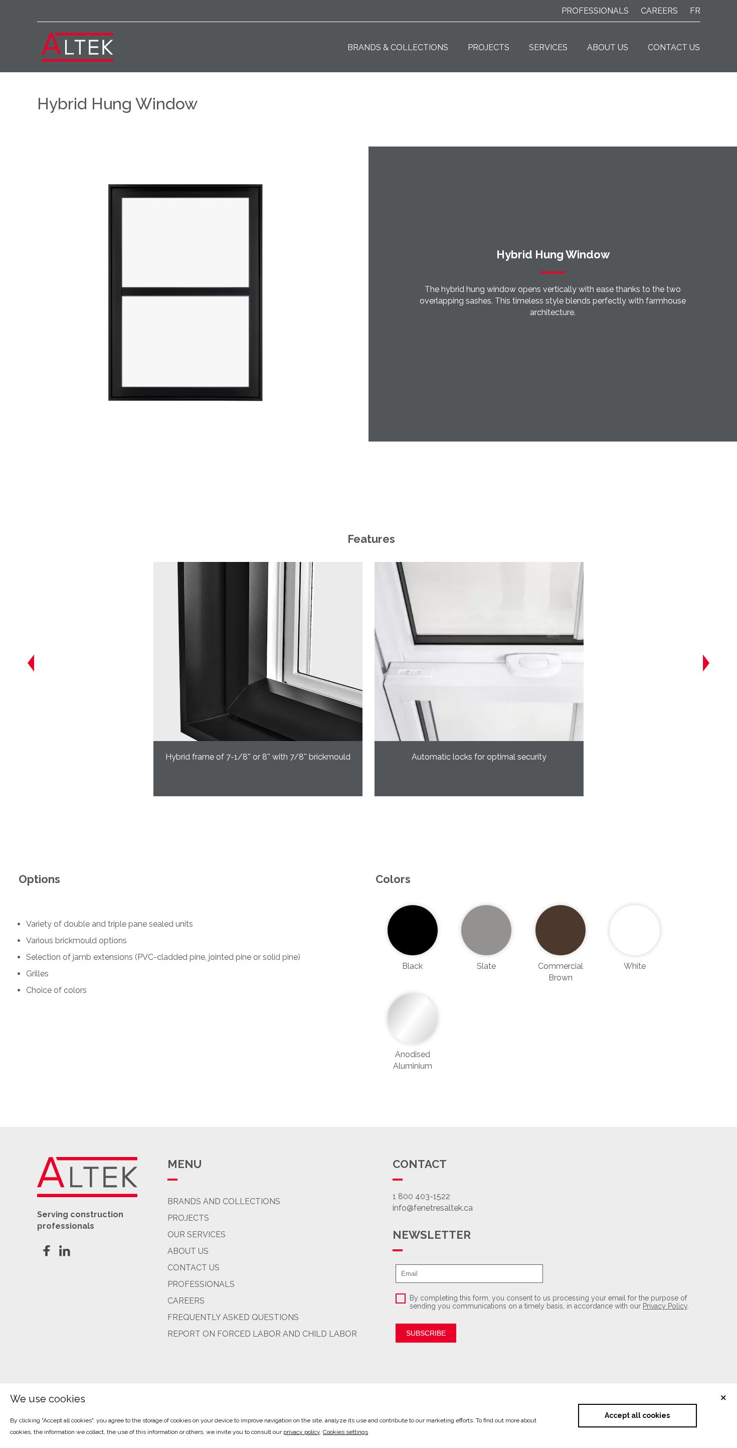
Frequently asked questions (233, 1317)
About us (607, 47)
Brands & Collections (397, 47)
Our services (196, 1234)
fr (695, 11)
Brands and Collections (223, 1201)
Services (548, 47)
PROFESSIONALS (595, 11)
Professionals (201, 1284)
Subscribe (426, 1333)
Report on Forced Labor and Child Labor (262, 1334)
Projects (488, 47)
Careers (186, 1301)
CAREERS (659, 11)
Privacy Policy (665, 1306)
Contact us (674, 47)
